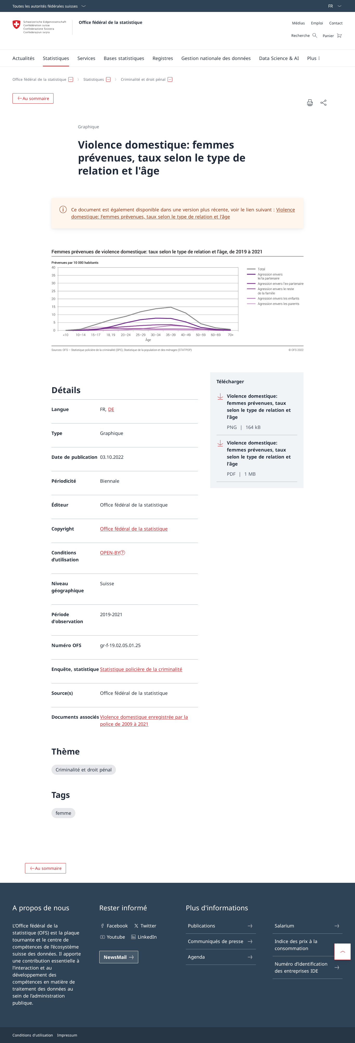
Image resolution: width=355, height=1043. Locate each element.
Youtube (116, 937)
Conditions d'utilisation (32, 1035)
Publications (201, 926)
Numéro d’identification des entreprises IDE (301, 967)
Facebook (117, 926)
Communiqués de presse (215, 941)
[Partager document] (323, 102)
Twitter (148, 926)
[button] (23, 58)
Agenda (196, 957)
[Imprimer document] (310, 102)
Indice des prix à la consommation (296, 944)
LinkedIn (147, 937)
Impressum (67, 1035)
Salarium (284, 926)
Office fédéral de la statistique (110, 22)
